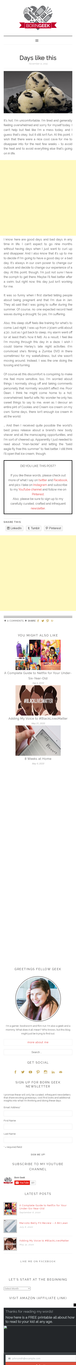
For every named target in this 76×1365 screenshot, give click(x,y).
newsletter (38, 508)
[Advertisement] (38, 198)
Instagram (40, 485)
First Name (10, 1120)
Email (60, 1072)
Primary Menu (38, 40)
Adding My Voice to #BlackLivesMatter (38, 718)
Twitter (23, 1072)
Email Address (12, 1107)
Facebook (60, 480)
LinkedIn (53, 1072)
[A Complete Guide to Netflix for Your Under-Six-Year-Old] (38, 654)
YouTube (30, 1072)
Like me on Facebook (38, 1261)
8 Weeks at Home (38, 759)
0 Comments (15, 621)
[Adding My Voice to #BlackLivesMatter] (38, 700)
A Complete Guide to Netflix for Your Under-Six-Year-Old (43, 1207)
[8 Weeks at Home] (38, 740)
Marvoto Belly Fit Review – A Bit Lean (43, 1223)
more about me (38, 1042)
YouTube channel (30, 489)
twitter (43, 480)
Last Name (10, 1133)
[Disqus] (38, 819)
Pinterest (38, 494)
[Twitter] (43, 621)
